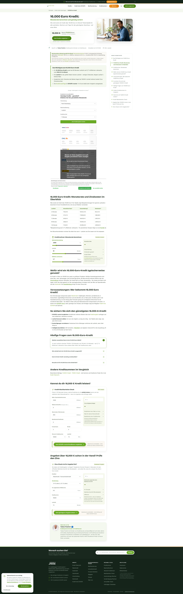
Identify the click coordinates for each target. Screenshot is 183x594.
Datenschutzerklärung (12, 582)
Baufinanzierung (92, 6)
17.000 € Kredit (76, 373)
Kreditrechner (107, 565)
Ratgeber (90, 574)
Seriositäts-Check (108, 581)
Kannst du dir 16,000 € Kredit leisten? (120, 95)
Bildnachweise (123, 570)
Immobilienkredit (92, 569)
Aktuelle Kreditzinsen (109, 570)
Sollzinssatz (60, 55)
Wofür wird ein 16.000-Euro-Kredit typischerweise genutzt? (122, 72)
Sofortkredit (75, 573)
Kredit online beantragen (60, 10)
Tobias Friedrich (65, 527)
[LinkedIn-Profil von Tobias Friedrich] (72, 527)
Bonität (66, 61)
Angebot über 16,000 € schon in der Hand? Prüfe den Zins (122, 103)
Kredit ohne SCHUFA (79, 6)
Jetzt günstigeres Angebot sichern (65, 512)
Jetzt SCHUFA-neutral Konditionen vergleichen (69, 444)
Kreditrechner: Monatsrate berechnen (120, 68)
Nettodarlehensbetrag (79, 53)
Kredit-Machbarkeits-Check (120, 99)
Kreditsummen (103, 6)
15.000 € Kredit (66, 373)
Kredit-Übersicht (54, 375)
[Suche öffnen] (121, 6)
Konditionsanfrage (61, 83)
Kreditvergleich (94, 314)
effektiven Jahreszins (67, 59)
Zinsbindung (55, 480)
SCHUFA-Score (60, 303)
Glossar (90, 577)
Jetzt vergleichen (129, 6)
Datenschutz (123, 568)
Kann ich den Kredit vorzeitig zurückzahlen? (64, 357)
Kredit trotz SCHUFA (77, 581)
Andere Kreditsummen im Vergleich (119, 91)
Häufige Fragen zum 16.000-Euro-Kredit (121, 86)
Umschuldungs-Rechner (110, 576)
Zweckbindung (67, 284)
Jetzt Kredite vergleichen (61, 38)
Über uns (90, 580)
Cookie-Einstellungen (129, 591)
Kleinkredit (75, 579)
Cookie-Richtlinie (26, 582)
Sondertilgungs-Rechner (110, 579)
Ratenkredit (75, 295)
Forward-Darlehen (92, 571)
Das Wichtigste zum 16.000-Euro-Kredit (121, 59)
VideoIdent (77, 328)
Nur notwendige (10, 586)
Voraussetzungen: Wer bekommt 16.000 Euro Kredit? (121, 77)
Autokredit (58, 284)
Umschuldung (54, 280)
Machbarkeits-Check (109, 573)
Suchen (130, 552)
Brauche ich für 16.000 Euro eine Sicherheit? (64, 362)
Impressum (122, 565)
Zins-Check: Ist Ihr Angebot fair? (121, 107)
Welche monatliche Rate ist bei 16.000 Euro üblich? (66, 340)
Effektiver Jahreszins (57, 256)
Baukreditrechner (108, 568)
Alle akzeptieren (25, 586)
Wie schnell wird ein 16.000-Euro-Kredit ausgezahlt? (67, 351)
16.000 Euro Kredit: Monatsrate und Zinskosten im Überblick (121, 63)
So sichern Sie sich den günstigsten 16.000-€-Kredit (120, 82)
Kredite (70, 6)
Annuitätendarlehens (88, 258)
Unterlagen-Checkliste (109, 584)
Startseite (51, 10)
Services (114, 6)
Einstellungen (7, 589)
